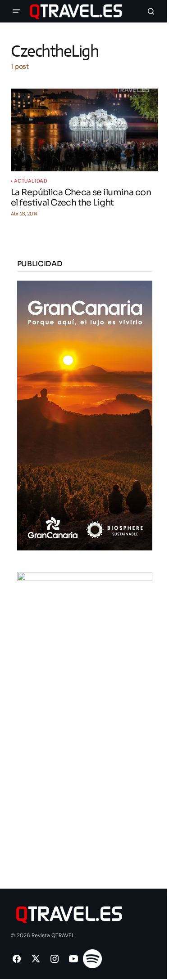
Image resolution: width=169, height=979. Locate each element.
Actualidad (31, 181)
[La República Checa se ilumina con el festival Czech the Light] (84, 130)
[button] (16, 11)
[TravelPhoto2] (84, 706)
